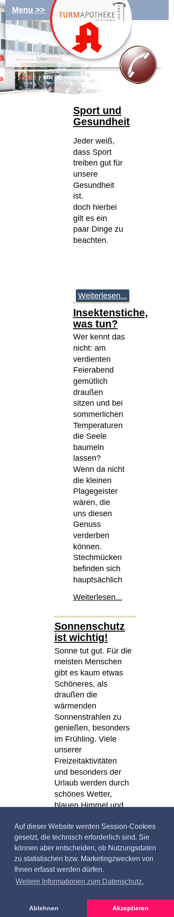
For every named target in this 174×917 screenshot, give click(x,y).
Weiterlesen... (102, 295)
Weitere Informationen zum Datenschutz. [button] (80, 881)
